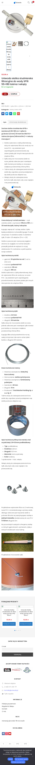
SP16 (25, 744)
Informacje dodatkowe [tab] (18, 122)
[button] (32, 2)
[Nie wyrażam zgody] (33, 756)
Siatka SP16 (18, 110)
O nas (4, 711)
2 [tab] (16, 630)
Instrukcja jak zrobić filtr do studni (13, 721)
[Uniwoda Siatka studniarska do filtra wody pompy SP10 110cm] (25, 613)
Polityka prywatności (9, 704)
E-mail (4, 646)
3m (10, 744)
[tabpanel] (9, 616)
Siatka (12, 110)
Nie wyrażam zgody (21, 759)
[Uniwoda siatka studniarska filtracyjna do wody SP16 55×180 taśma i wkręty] (2, 113)
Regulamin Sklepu (8, 706)
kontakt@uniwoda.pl (11, 690)
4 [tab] (20, 630)
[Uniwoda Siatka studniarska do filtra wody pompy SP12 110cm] (9, 613)
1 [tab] (14, 630)
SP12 (17, 744)
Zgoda (10, 759)
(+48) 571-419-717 (10, 687)
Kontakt (4, 709)
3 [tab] (18, 630)
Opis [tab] (4, 122)
